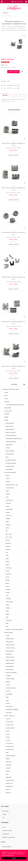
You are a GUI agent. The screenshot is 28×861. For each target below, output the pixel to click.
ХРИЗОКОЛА (8, 525)
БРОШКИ (7, 635)
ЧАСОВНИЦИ (6, 414)
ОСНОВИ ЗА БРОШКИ (10, 645)
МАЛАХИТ (8, 580)
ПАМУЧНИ (8, 758)
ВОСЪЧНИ (7, 734)
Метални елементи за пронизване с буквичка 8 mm (13, 143)
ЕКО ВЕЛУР (8, 718)
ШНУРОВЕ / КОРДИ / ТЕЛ (9, 715)
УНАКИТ (7, 521)
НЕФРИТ (7, 586)
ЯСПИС (7, 617)
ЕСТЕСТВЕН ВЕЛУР (9, 722)
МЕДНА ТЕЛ (8, 789)
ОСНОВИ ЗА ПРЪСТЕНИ (10, 648)
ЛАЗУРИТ (7, 577)
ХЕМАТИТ (7, 614)
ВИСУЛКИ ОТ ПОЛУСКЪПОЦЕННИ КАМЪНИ (14, 629)
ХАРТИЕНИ (8, 771)
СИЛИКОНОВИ (8, 765)
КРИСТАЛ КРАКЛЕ (9, 500)
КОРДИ (7, 774)
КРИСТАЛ (7, 571)
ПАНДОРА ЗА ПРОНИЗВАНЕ (11, 672)
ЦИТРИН (7, 528)
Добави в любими (21, 71)
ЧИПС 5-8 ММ (8, 534)
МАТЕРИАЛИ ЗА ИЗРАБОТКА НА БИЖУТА (11, 389)
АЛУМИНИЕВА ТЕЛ (9, 786)
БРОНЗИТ (7, 478)
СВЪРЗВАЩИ (8, 675)
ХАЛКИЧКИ (8, 682)
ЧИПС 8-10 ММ (9, 537)
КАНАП (7, 752)
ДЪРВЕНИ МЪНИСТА (10, 454)
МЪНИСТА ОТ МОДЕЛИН (11, 432)
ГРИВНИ (5, 395)
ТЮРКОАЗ (8, 540)
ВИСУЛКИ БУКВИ (9, 706)
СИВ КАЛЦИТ (8, 598)
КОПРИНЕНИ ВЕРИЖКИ (10, 755)
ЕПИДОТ (7, 558)
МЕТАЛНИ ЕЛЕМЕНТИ (11, 28)
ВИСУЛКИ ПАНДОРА (10, 666)
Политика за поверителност (9, 837)
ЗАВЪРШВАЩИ (9, 654)
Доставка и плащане (7, 830)
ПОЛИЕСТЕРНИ (8, 762)
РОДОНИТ (8, 592)
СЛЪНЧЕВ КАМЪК (9, 509)
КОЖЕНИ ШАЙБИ (7, 408)
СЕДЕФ (7, 595)
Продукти (9, 26)
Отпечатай (5, 85)
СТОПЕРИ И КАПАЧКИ (10, 678)
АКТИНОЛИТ (8, 546)
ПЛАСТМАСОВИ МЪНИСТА (11, 460)
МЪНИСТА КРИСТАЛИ (10, 429)
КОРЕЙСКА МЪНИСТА (10, 423)
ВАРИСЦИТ (8, 481)
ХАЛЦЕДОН (8, 608)
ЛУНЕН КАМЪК (9, 620)
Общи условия (6, 834)
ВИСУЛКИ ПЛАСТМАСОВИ (11, 463)
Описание (5, 95)
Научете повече (10, 855)
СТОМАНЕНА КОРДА (10, 780)
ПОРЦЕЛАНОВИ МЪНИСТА (11, 441)
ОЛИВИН (7, 506)
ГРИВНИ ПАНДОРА (9, 642)
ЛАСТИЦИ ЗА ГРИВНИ (10, 728)
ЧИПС (7, 531)
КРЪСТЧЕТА (8, 691)
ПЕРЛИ (7, 457)
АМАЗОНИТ (8, 549)
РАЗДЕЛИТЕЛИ (9, 712)
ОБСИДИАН (8, 589)
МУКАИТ (7, 583)
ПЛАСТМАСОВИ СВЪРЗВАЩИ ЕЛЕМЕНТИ (14, 438)
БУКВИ (2, 30)
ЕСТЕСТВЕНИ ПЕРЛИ (10, 488)
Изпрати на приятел (15, 85)
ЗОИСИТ (7, 491)
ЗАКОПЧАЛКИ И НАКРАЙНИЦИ (12, 709)
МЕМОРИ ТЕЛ (8, 792)
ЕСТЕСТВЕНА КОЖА (9, 725)
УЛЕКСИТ (7, 605)
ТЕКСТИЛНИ (8, 768)
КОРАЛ (7, 497)
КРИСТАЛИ (8, 448)
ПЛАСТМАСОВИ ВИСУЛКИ (11, 435)
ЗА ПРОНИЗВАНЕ (20, 28)
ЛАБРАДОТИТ (8, 574)
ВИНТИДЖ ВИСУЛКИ (10, 651)
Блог (4, 817)
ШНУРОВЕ (8, 731)
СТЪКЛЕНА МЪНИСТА (10, 466)
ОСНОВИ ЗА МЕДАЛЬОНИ (11, 688)
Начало (4, 26)
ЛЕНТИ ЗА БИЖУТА (8, 411)
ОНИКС (7, 626)
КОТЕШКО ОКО (9, 568)
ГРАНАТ (7, 555)
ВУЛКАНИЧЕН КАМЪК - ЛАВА (12, 484)
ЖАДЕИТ (7, 561)
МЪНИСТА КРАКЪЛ (9, 426)
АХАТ (7, 552)
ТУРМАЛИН (8, 518)
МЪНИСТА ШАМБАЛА (10, 451)
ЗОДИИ (7, 700)
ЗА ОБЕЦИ (6, 398)
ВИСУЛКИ (7, 703)
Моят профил (6, 811)
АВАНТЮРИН (8, 543)
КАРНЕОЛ (8, 565)
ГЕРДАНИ (6, 392)
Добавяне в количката (13, 71)
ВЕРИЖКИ (6, 417)
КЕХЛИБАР (8, 494)
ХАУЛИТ (7, 611)
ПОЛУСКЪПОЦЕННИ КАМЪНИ (10, 472)
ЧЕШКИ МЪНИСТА (9, 444)
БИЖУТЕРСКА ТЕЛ (9, 783)
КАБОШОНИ (6, 401)
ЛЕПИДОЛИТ (8, 503)
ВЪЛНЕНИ (8, 737)
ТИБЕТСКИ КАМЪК (9, 601)
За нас (4, 827)
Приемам (14, 858)
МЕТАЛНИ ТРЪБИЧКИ (10, 657)
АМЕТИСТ (7, 475)
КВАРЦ (7, 623)
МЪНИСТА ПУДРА (9, 469)
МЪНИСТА (6, 420)
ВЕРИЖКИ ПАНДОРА (10, 638)
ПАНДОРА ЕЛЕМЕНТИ (10, 660)
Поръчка (5, 814)
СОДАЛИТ (8, 512)
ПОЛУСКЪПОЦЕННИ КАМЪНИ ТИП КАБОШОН (15, 404)
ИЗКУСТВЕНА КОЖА (10, 749)
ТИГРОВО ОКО (9, 515)
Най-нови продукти (7, 846)
